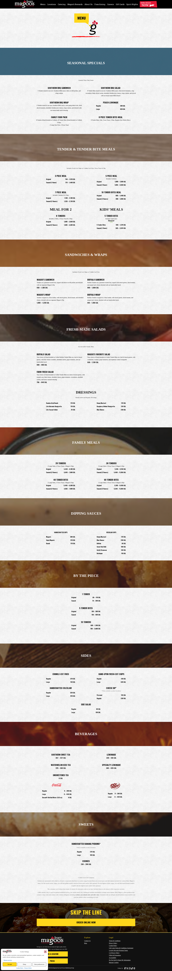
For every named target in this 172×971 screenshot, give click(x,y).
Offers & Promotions (115, 955)
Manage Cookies (114, 962)
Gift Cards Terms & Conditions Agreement (121, 948)
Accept (10, 964)
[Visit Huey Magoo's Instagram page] (130, 968)
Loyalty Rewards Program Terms (118, 950)
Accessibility (112, 957)
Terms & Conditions (114, 941)
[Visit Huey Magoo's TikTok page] (132, 968)
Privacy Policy (28, 968)
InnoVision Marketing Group (66, 968)
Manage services (8, 960)
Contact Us (87, 941)
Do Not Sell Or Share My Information (120, 960)
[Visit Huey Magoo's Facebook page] (125, 968)
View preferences (39, 964)
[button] (45, 952)
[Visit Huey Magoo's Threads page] (134, 968)
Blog (85, 943)
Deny (24, 964)
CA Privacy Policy (114, 953)
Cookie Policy (19, 968)
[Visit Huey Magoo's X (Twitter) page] (127, 968)
